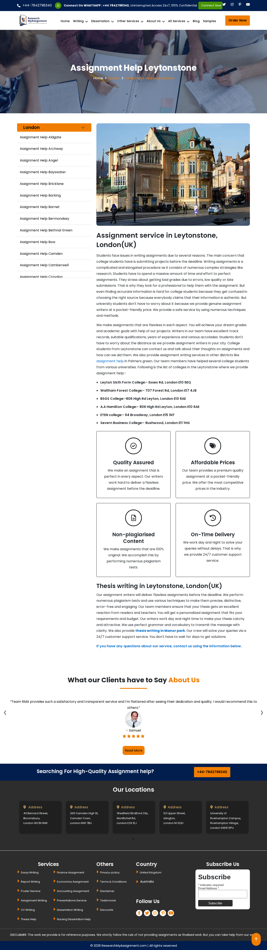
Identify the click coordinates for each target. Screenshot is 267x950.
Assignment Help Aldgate (40, 137)
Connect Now (210, 5)
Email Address (208, 888)
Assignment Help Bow (37, 242)
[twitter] (148, 914)
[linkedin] (156, 914)
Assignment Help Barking (40, 195)
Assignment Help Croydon (41, 276)
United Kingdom (150, 872)
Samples (209, 21)
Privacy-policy (110, 872)
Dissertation (100, 21)
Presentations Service (72, 900)
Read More (133, 750)
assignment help (110, 361)
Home (65, 21)
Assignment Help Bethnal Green (46, 230)
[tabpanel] (40, 817)
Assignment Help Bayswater (43, 172)
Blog (196, 21)
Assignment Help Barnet (40, 206)
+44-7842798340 (37, 5)
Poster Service (30, 891)
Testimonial (108, 900)
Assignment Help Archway (41, 148)
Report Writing (30, 882)
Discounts (106, 910)
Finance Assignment (70, 872)
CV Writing (28, 910)
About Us (154, 21)
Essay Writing (30, 872)
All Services (176, 21)
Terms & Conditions (113, 882)
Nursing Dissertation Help (74, 919)
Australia (147, 881)
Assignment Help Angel (39, 160)
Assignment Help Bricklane (42, 183)
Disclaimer (107, 891)
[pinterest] (164, 914)
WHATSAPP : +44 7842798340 (106, 5)
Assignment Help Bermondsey (44, 218)
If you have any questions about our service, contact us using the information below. (169, 646)
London (114, 78)
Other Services (128, 21)
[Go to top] (256, 939)
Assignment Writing (34, 900)
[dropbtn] (138, 882)
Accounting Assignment (73, 891)
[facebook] (140, 914)
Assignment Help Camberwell (44, 265)
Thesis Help (28, 919)
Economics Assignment (73, 882)
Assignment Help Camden (41, 253)
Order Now (237, 20)
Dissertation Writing (70, 910)
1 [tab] (133, 839)
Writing (78, 21)
